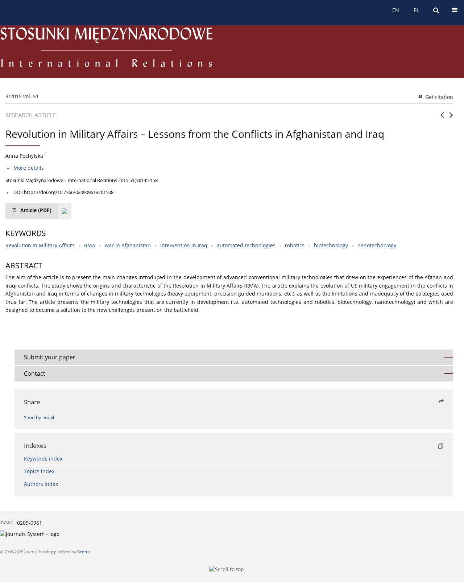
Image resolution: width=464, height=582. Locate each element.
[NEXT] (451, 118)
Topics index (39, 471)
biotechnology (331, 245)
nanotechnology (376, 245)
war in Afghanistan (128, 245)
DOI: (63, 192)
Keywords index (43, 458)
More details (28, 167)
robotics (294, 245)
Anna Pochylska (24, 155)
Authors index (41, 483)
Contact (34, 373)
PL (416, 10)
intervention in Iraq (183, 245)
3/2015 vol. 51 (22, 96)
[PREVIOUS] (442, 118)
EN (395, 10)
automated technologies (246, 245)
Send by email (39, 417)
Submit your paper (49, 357)
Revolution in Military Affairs (40, 245)
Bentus (83, 551)
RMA (89, 245)
